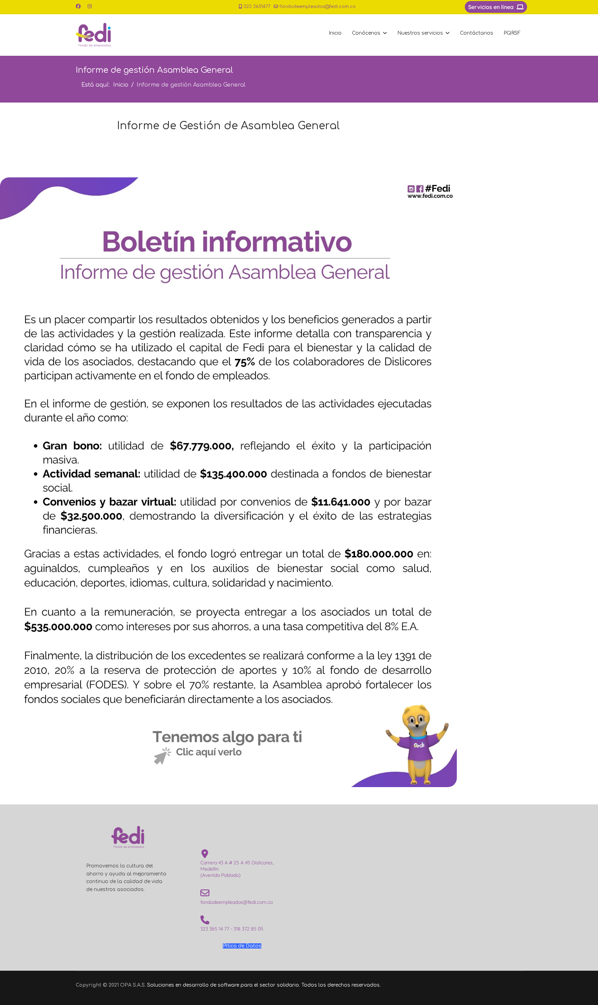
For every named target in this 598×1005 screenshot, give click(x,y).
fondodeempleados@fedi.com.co (318, 6)
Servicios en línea (491, 6)
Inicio (335, 33)
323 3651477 (256, 6)
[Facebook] (78, 6)
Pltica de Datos (242, 946)
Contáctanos (476, 33)
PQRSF (512, 33)
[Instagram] (90, 6)
